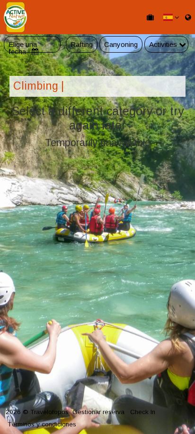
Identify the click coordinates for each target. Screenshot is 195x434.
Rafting (82, 44)
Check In (142, 412)
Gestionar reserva (98, 412)
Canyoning (121, 44)
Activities (164, 44)
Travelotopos (49, 412)
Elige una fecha (23, 44)
